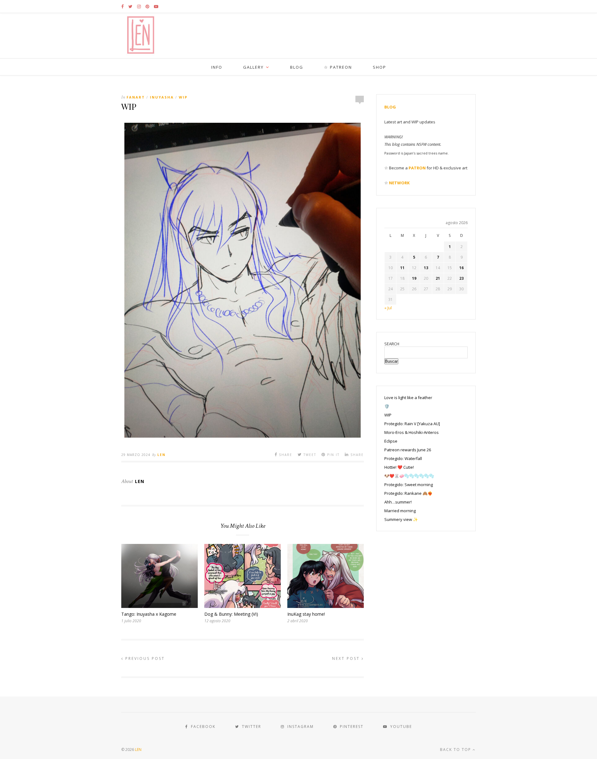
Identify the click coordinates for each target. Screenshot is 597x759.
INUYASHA (162, 97)
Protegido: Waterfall (403, 458)
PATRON (417, 168)
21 (438, 278)
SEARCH (391, 344)
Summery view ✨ (401, 519)
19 (414, 278)
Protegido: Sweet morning (408, 484)
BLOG (296, 67)
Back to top (456, 749)
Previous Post (144, 658)
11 (402, 267)
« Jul (388, 307)
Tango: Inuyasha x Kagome (148, 614)
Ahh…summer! (398, 502)
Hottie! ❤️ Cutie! (399, 467)
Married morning (400, 510)
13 (426, 267)
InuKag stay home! (306, 614)
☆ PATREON (338, 67)
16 (461, 267)
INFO (216, 67)
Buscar (391, 361)
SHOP (379, 67)
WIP (183, 97)
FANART (136, 97)
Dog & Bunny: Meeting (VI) (231, 614)
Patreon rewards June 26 (407, 450)
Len (161, 455)
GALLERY (253, 67)
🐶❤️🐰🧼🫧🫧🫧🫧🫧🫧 (409, 476)
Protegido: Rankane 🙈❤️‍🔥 (408, 493)
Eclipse (390, 441)
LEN (138, 749)
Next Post (347, 658)
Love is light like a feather (408, 397)
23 (461, 278)
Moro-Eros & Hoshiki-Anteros (411, 432)
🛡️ (386, 406)
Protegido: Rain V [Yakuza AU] (412, 423)
